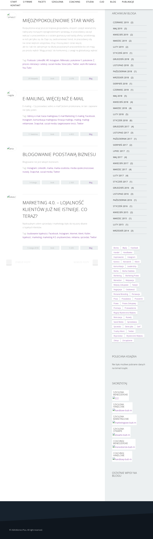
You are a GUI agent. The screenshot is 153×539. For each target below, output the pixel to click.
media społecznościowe (82, 168)
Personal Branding (121, 294)
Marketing (118, 275)
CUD (102, 1)
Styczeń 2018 (120, 120)
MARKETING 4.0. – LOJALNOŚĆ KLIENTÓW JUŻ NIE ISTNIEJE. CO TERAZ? (55, 209)
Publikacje (128, 1)
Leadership (131, 266)
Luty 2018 (118, 114)
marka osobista (61, 168)
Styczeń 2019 (120, 53)
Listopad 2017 (121, 132)
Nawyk (135, 285)
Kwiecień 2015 (120, 212)
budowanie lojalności (37, 233)
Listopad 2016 (121, 193)
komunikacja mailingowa (45, 119)
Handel (116, 252)
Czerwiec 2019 (121, 22)
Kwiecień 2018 (120, 102)
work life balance (88, 64)
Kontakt (15, 5)
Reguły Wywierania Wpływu (125, 312)
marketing (37, 237)
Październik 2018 (122, 71)
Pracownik (139, 299)
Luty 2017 (118, 175)
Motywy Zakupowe (121, 285)
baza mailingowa (49, 116)
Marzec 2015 (120, 218)
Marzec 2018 (120, 108)
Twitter (76, 64)
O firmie (27, 1)
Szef (138, 326)
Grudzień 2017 (121, 126)
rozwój (26, 171)
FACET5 (42, 1)
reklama (75, 237)
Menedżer (118, 280)
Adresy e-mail (33, 116)
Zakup (116, 340)
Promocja (117, 308)
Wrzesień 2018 (121, 77)
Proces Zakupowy (129, 303)
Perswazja (136, 294)
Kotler (87, 233)
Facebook (90, 116)
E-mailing (80, 116)
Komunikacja (119, 266)
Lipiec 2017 (119, 151)
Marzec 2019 (120, 40)
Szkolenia (57, 1)
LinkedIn (42, 168)
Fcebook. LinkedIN (36, 60)
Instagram (54, 60)
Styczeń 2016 (120, 206)
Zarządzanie (127, 340)
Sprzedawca (132, 322)
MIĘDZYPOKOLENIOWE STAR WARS (58, 20)
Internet (73, 233)
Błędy (125, 248)
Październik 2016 (122, 200)
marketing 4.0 (49, 237)
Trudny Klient (119, 331)
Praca (116, 299)
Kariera (116, 261)
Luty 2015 (118, 224)
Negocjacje (118, 289)
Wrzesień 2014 (121, 230)
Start (13, 1)
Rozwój (128, 317)
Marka (116, 271)
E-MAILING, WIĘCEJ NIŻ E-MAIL (53, 98)
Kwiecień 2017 (120, 163)
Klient (137, 261)
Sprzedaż (117, 326)
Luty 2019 (118, 46)
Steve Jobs (67, 64)
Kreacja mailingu (65, 119)
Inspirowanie (119, 257)
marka (50, 168)
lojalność (27, 237)
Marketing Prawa (132, 275)
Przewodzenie (130, 308)
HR (47, 60)
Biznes (116, 248)
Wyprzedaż (118, 336)
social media (54, 64)
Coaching (74, 1)
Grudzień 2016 (121, 187)
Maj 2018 (117, 95)
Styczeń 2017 (120, 181)
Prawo (116, 303)
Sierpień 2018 (120, 83)
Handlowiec (127, 252)
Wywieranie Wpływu (134, 336)
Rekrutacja (118, 317)
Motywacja (130, 280)
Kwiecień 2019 (120, 34)
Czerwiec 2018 (121, 89)
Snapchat (38, 123)
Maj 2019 (117, 28)
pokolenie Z (88, 60)
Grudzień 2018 (121, 59)
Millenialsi (64, 60)
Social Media (118, 322)
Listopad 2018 (121, 65)
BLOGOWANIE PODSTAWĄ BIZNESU (59, 154)
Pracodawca (126, 299)
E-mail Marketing (67, 116)
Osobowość (130, 289)
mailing (77, 119)
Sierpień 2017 (120, 144)
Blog (113, 1)
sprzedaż (84, 237)
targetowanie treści (67, 123)
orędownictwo (64, 237)
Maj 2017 (117, 157)
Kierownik (127, 261)
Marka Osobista (128, 271)
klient (81, 233)
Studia (90, 1)
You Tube (27, 67)
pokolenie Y (76, 60)
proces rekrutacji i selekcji (35, 64)
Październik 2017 (122, 138)
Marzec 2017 (120, 169)
